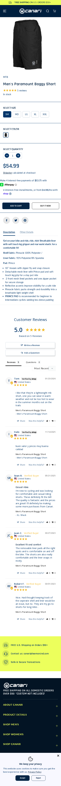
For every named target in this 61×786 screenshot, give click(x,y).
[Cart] (54, 11)
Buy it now (45, 205)
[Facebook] (6, 220)
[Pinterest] (25, 220)
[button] (4, 11)
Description (9, 232)
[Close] (58, 755)
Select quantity (13, 149)
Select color (11, 129)
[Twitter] (15, 220)
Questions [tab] (31, 362)
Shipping (7, 172)
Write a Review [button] (32, 345)
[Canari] (30, 11)
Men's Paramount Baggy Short (31, 410)
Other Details (26, 232)
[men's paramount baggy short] (27, 44)
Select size (9, 107)
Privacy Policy (34, 771)
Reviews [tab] (11, 362)
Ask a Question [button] (32, 352)
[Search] (47, 11)
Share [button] (22, 421)
